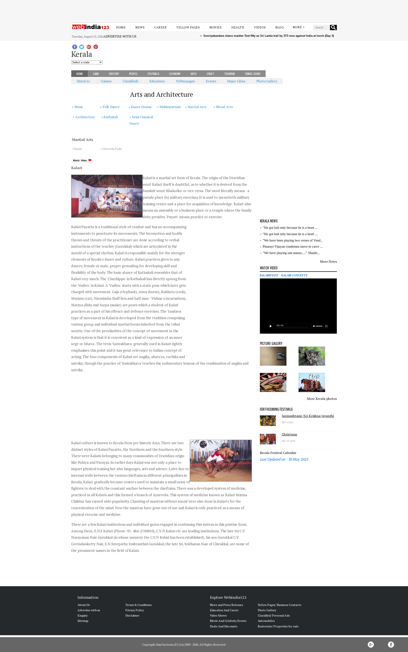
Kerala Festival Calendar (278, 452)
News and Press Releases (226, 605)
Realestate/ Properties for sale (278, 626)
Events (211, 81)
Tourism (229, 73)
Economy (174, 73)
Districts (83, 81)
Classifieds (130, 81)
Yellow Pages (188, 27)
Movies (216, 27)
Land (96, 73)
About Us (84, 605)
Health (237, 27)
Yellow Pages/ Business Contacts (279, 605)
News (139, 27)
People (133, 73)
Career (160, 27)
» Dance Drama (140, 106)
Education (157, 81)
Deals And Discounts (223, 626)
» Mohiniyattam (169, 106)
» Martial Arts (195, 106)
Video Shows (218, 615)
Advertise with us (120, 36)
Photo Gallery (266, 81)
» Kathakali (109, 117)
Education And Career (224, 610)
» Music (77, 106)
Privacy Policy (134, 610)
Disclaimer (132, 615)
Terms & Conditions (138, 605)
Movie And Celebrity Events (228, 621)
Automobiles (266, 621)
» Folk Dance (109, 106)
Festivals (153, 73)
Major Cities (236, 81)
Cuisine (106, 81)
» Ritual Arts (223, 106)
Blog (279, 27)
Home (121, 27)
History (114, 73)
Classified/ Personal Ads (274, 615)
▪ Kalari (77, 149)
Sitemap (83, 621)
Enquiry (83, 615)
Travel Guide (253, 73)
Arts (194, 73)
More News (328, 261)
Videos (260, 27)
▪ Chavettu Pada (111, 149)
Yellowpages (185, 81)
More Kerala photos (322, 398)
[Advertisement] (204, 10)
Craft (210, 73)
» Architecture (84, 117)
